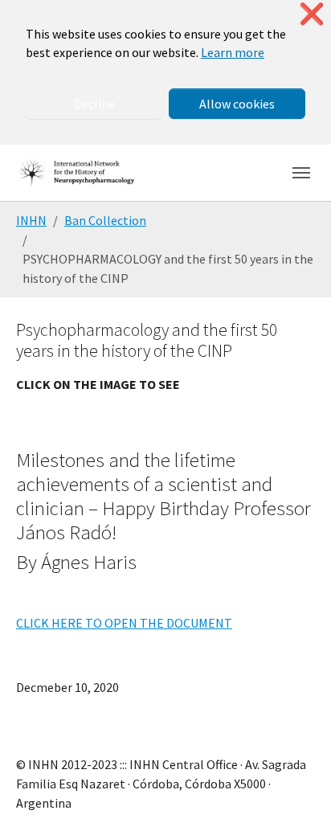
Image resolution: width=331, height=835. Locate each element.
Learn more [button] (232, 52)
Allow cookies (237, 104)
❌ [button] (312, 14)
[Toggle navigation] (301, 172)
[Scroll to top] (295, 799)
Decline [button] (94, 104)
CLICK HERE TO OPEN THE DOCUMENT (124, 623)
